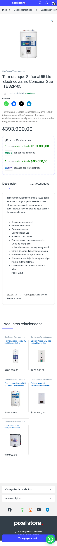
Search (40, 3)
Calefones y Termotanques (13, 71)
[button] (52, 21)
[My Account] (46, 3)
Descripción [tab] (9, 183)
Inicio (4, 10)
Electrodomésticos (23, 10)
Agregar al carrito (30, 538)
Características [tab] (39, 183)
